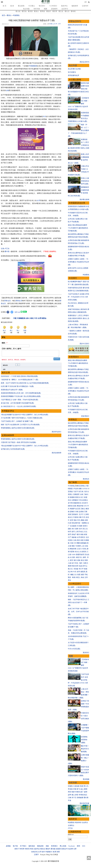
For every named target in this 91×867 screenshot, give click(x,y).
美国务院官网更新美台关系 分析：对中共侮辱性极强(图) (21, 393)
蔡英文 (82, 537)
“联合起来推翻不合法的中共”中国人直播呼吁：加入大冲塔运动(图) (24, 414)
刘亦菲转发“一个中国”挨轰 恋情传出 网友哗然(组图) (19, 376)
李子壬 (74, 797)
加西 (58, 852)
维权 (73, 546)
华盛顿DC (48, 852)
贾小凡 (86, 786)
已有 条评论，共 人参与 (11, 349)
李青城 (81, 795)
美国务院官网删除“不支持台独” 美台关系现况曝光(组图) (21, 396)
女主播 (72, 557)
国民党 (70, 506)
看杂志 (42, 849)
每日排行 (42, 6)
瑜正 (85, 795)
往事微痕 (75, 500)
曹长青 (86, 797)
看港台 (36, 11)
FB (78, 526)
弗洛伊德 (80, 506)
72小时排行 (53, 6)
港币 (69, 534)
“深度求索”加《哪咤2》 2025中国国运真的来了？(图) (19, 380)
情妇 (75, 520)
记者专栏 (85, 6)
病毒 (80, 488)
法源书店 (36, 849)
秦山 (73, 795)
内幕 (80, 517)
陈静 (73, 792)
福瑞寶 (58, 849)
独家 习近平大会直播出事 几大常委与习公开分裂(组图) (20, 424)
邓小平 (81, 569)
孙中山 (84, 566)
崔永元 (70, 517)
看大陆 (18, 11)
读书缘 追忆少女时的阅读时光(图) (13, 449)
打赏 (50, 23)
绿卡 (73, 563)
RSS (83, 846)
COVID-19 (85, 488)
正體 (85, 2)
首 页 (4, 6)
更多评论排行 (56, 432)
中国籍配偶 (33, 66)
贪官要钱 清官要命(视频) (84, 739)
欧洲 (54, 852)
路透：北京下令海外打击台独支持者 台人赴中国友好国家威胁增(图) (25, 383)
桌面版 (8, 846)
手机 (86, 574)
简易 (81, 786)
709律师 (78, 546)
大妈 (74, 540)
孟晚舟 (72, 511)
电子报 (15, 846)
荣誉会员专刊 (75, 21)
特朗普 (70, 488)
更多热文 (86, 479)
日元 (85, 532)
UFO (85, 506)
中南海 (75, 517)
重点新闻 (21, 6)
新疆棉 (72, 497)
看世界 (54, 11)
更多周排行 (85, 416)
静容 (76, 795)
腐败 (82, 520)
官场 (73, 523)
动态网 (70, 849)
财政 (82, 534)
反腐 (86, 520)
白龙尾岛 (83, 551)
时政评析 (78, 822)
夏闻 (85, 789)
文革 (86, 577)
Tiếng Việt (49, 854)
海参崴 (74, 537)
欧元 (82, 532)
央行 (73, 529)
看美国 (30, 11)
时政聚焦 (16, 15)
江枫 (69, 797)
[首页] (45, 3)
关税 (76, 511)
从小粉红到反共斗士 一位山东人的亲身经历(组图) (18, 406)
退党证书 (64, 849)
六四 (85, 491)
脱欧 (69, 529)
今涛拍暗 (76, 786)
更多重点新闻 (84, 199)
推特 (78, 846)
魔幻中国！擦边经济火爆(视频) (85, 749)
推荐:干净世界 (19, 849)
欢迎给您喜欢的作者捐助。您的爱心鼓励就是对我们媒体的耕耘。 (24, 256)
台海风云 (71, 825)
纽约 (43, 852)
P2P (75, 543)
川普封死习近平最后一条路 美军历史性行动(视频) (18, 442)
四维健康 (80, 797)
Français (43, 854)
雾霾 (78, 543)
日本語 (55, 854)
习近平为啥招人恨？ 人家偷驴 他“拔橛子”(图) (17, 421)
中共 (44, 116)
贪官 (71, 520)
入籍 (69, 563)
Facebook (71, 846)
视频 (45, 9)
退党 (74, 506)
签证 (82, 560)
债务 (76, 529)
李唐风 (77, 792)
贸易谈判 (75, 514)
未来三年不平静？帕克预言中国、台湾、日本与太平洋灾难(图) (78, 611)
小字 (59, 23)
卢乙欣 (70, 828)
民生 (77, 563)
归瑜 (74, 789)
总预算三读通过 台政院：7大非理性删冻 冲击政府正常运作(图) (78, 262)
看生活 (67, 11)
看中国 (7, 251)
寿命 (82, 577)
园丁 (82, 792)
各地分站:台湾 (36, 852)
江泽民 (86, 514)
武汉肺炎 (81, 486)
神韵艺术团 (29, 849)
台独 (7, 90)
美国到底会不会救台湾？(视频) (12, 390)
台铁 (81, 494)
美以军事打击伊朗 (74, 69)
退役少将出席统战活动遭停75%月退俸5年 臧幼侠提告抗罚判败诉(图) (78, 228)
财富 (85, 534)
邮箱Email (70, 834)
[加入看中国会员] (31, 283)
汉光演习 (85, 503)
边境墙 (81, 511)
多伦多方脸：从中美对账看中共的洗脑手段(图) (17, 403)
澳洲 (69, 566)
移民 (84, 557)
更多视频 (86, 779)
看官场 (24, 11)
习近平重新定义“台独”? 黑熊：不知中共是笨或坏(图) (19, 400)
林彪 (85, 569)
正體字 (36, 854)
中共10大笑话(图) (74, 649)
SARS (74, 554)
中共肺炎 (71, 486)
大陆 (71, 543)
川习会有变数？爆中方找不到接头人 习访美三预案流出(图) (21, 418)
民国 (73, 566)
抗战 (80, 566)
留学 (71, 560)
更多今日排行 (84, 343)
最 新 (12, 6)
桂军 (76, 566)
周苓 (69, 792)
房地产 (74, 534)
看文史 (60, 11)
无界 (75, 849)
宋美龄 (76, 569)
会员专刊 (64, 9)
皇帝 (78, 572)
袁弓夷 (70, 503)
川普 (87, 486)
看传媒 (53, 849)
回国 (86, 560)
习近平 (75, 491)
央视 (77, 557)
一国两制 (83, 523)
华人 (80, 557)
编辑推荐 (75, 6)
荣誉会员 (7, 301)
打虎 (69, 523)
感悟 (82, 574)
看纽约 (48, 11)
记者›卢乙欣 (5, 248)
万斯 (85, 511)
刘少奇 (70, 572)
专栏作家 (37, 9)
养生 (69, 580)
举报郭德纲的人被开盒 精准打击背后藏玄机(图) (17, 428)
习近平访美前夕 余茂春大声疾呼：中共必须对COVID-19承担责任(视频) (78, 297)
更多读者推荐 (56, 453)
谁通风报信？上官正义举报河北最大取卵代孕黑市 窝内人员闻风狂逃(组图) (78, 318)
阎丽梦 (72, 509)
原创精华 (54, 9)
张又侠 (80, 491)
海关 (75, 560)
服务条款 (32, 846)
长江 (82, 497)
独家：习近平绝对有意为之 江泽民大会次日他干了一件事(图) (78, 602)
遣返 (78, 560)
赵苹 (69, 795)
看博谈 (42, 11)
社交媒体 (73, 526)
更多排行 (86, 652)
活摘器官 (76, 494)
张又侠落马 (72, 72)
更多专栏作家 (84, 803)
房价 (78, 540)
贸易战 (70, 491)
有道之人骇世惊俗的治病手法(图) (85, 181)
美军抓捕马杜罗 (73, 75)
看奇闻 (73, 11)
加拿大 (85, 526)
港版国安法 (77, 503)
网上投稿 (63, 846)
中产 (69, 537)
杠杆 (80, 529)
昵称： (4, 343)
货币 (73, 532)
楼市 (78, 534)
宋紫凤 (70, 786)
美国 (69, 514)
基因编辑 (83, 543)
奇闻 (73, 577)
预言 (70, 577)
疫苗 (85, 497)
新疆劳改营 (80, 554)
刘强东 (70, 540)
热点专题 (26, 9)
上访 (82, 546)
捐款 (47, 846)
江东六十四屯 (81, 549)
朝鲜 (80, 526)
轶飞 (78, 789)
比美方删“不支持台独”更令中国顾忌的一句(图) (17, 386)
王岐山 (82, 509)
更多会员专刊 (84, 62)
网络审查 (73, 549)
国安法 (77, 497)
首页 (3, 15)
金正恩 (77, 509)
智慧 (78, 574)
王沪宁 (81, 514)
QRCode (17, 312)
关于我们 (23, 846)
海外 (81, 563)
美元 (84, 529)
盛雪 (85, 792)
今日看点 (31, 6)
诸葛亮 (82, 572)
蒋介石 (70, 569)
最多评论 (64, 6)
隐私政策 (40, 846)
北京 (87, 537)
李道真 (70, 789)
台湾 (38, 200)
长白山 (77, 551)
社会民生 (85, 822)
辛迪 (69, 800)
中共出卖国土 (83, 500)
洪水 (69, 500)
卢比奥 (75, 488)
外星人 (78, 577)
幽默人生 (73, 574)
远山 (82, 789)
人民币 (77, 532)
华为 (78, 520)
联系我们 (54, 846)
